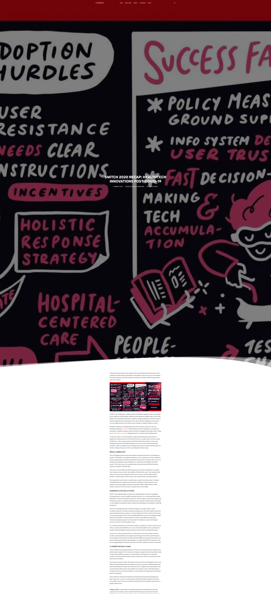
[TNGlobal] (99, 3)
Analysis (127, 186)
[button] (174, 3)
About (149, 2)
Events (135, 2)
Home (121, 2)
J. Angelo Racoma (153, 186)
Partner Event (140, 186)
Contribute (143, 2)
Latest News (128, 2)
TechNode (125, 429)
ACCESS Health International (120, 433)
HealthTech (133, 186)
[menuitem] (121, 3)
